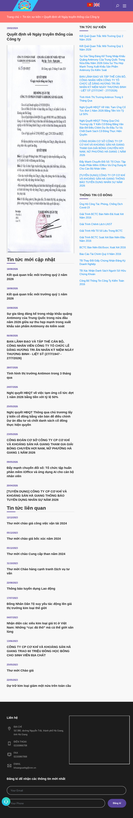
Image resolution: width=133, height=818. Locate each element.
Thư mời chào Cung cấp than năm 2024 (36, 554)
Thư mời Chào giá (20, 670)
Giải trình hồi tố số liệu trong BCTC (101, 230)
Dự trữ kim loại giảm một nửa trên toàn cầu (39, 686)
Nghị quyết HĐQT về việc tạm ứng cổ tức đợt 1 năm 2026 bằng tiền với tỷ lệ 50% (102, 111)
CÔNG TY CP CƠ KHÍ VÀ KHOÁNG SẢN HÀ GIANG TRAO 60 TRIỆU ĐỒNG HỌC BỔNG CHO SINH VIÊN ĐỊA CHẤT (39, 651)
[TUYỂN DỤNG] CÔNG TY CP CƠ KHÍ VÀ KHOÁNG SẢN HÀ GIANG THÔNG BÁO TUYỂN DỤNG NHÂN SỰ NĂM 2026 (37, 495)
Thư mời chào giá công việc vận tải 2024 (37, 523)
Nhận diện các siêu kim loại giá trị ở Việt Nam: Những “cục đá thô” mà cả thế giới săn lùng (40, 627)
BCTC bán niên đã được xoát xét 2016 (102, 247)
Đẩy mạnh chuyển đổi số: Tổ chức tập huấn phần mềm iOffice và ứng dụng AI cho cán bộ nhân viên (40, 472)
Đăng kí (117, 803)
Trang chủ (13, 16)
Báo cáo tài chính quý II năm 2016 (100, 253)
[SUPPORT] (6, 801)
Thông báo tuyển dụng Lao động (31, 588)
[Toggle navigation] (124, 6)
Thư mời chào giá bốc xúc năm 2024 (34, 538)
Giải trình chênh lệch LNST (95, 224)
